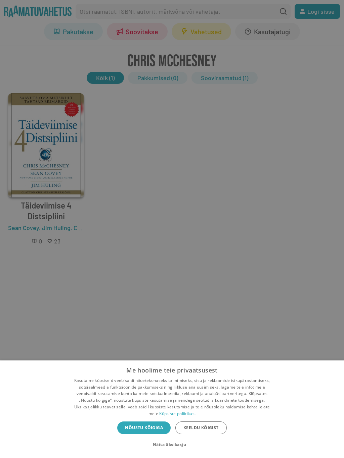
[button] (172, 444)
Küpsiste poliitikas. (177, 413)
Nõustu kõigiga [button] (144, 428)
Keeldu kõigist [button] (201, 428)
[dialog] (172, 409)
